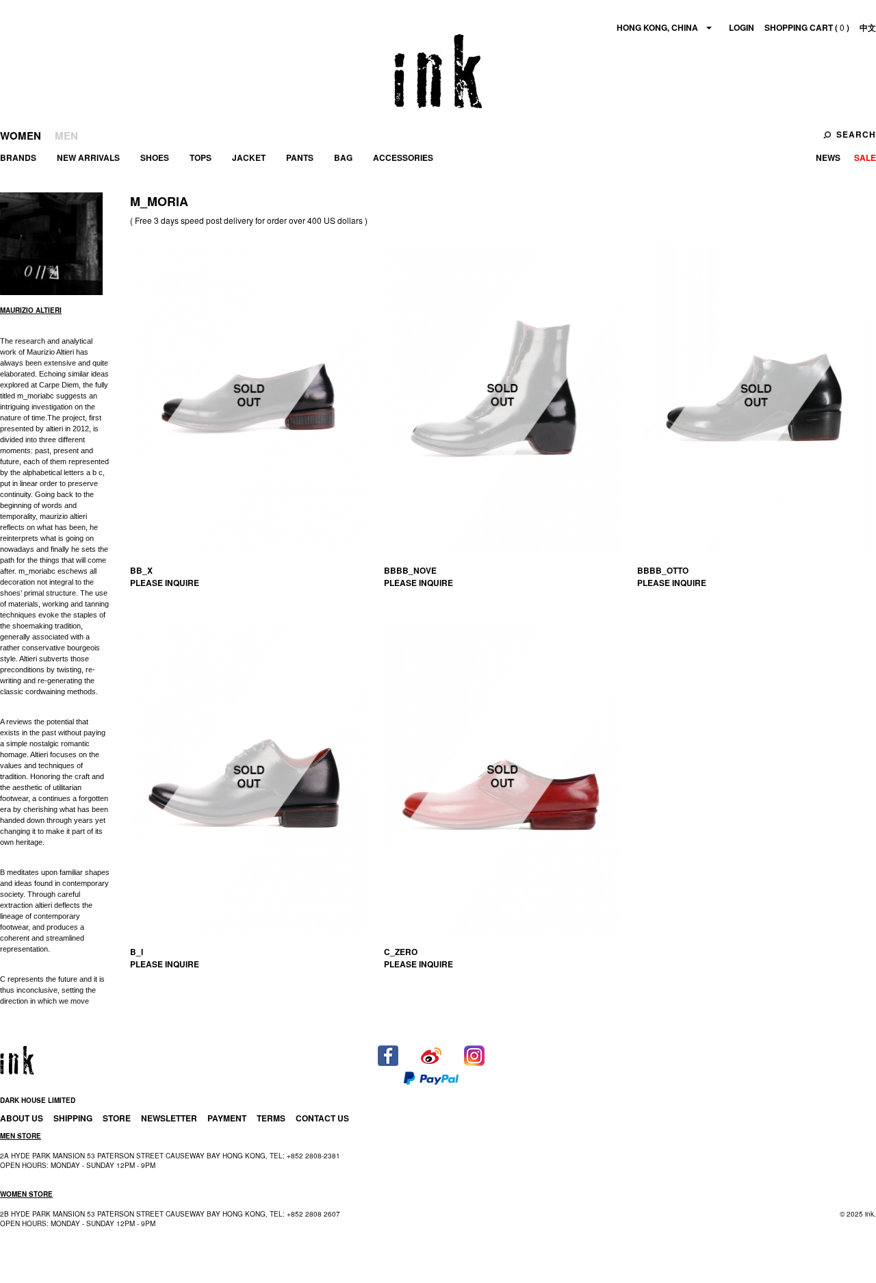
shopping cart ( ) (806, 27)
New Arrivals (88, 157)
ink (438, 71)
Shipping (72, 1118)
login (741, 27)
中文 (868, 27)
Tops (200, 157)
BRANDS (18, 157)
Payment (226, 1118)
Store (117, 1118)
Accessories (403, 157)
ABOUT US (21, 1118)
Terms (271, 1118)
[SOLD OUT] (249, 398)
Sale (865, 157)
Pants (299, 157)
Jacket (249, 157)
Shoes (154, 157)
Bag (343, 157)
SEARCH (856, 134)
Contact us (322, 1118)
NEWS (828, 157)
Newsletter (169, 1118)
